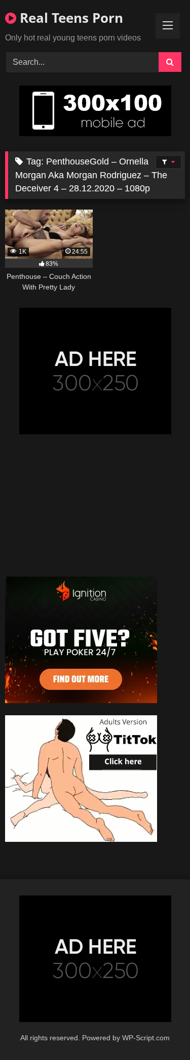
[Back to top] (158, 1030)
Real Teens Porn (69, 18)
